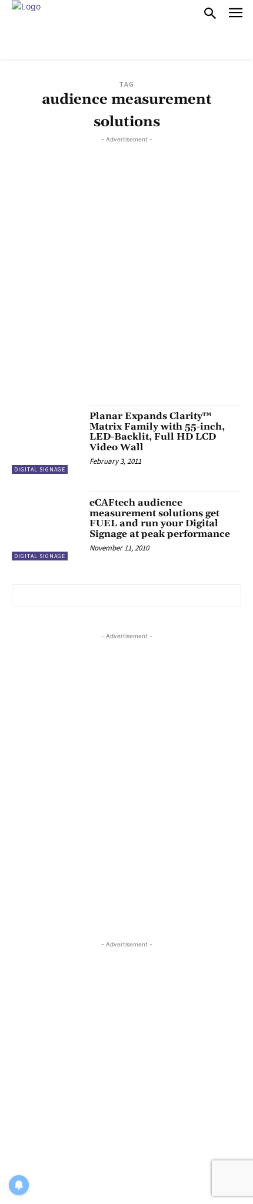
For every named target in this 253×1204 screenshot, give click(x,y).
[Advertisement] (126, 272)
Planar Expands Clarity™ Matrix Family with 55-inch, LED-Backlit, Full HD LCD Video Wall (157, 431)
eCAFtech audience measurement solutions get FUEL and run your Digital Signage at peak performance (159, 518)
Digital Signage (39, 469)
